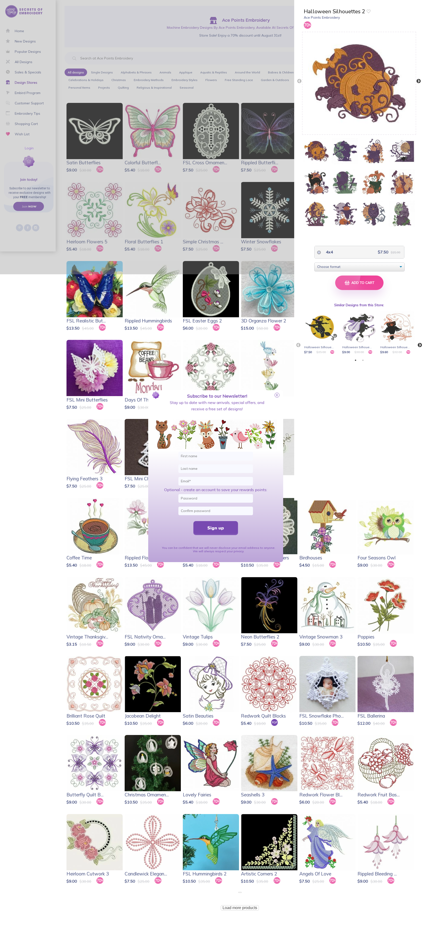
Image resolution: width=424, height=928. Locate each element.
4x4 (329, 252)
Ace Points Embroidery (322, 17)
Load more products (240, 908)
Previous (299, 81)
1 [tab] (355, 360)
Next (418, 81)
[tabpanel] (322, 333)
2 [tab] (362, 360)
